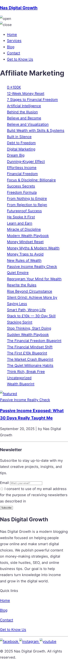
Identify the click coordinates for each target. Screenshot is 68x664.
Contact (13, 53)
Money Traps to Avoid (25, 254)
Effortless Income (21, 167)
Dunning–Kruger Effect (26, 161)
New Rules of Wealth (24, 260)
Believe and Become (24, 118)
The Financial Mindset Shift (29, 347)
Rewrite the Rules (21, 285)
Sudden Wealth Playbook (28, 334)
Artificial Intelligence (24, 106)
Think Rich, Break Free (26, 371)
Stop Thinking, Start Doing (29, 328)
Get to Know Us (20, 59)
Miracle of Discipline (24, 229)
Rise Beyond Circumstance (29, 291)
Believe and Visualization (28, 124)
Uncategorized (19, 378)
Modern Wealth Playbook (28, 235)
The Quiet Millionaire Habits (30, 365)
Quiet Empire (18, 272)
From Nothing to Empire (27, 198)
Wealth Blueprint (20, 384)
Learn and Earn (19, 223)
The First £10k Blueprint (27, 353)
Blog (10, 47)
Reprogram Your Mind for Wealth (34, 279)
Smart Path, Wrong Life (26, 310)
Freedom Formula (22, 192)
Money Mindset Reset (25, 242)
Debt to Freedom (21, 143)
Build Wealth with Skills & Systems (35, 130)
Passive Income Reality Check (32, 266)
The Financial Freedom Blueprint (34, 340)
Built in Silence (19, 137)
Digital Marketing (21, 149)
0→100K (14, 87)
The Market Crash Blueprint (30, 359)
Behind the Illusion (22, 112)
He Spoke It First (21, 217)
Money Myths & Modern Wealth (33, 248)
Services (14, 40)
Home (12, 34)
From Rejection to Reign (27, 205)
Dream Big (15, 155)
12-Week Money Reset (25, 93)
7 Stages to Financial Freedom (32, 99)
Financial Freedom (22, 173)
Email (4, 482)
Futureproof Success (24, 211)
